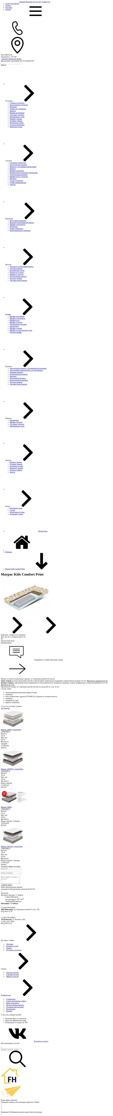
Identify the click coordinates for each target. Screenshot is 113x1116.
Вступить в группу (41, 1041)
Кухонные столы (16, 508)
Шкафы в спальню (17, 171)
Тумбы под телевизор (18, 109)
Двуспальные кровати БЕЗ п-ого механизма (26, 370)
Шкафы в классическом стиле (21, 330)
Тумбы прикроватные (18, 183)
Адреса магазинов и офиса (16, 1001)
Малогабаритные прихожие (20, 230)
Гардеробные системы (18, 324)
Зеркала (13, 185)
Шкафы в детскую (17, 274)
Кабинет (8, 418)
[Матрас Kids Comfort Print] (26, 616)
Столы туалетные (16, 181)
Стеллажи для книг (17, 115)
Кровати (8, 366)
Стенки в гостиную (17, 103)
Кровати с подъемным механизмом (23, 167)
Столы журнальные (17, 125)
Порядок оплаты (12, 973)
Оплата (8, 6)
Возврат (9, 1011)
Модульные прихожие (18, 221)
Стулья (12, 510)
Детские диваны (16, 278)
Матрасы (13, 179)
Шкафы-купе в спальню (19, 177)
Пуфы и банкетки (16, 228)
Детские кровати (16, 268)
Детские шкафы (16, 332)
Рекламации (10, 1009)
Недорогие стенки (17, 123)
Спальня (8, 161)
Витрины (13, 107)
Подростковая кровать (18, 276)
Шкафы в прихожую (17, 225)
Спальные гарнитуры (18, 163)
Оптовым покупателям (15, 1007)
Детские (8, 264)
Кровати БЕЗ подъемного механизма (24, 173)
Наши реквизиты (12, 1003)
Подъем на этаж (12, 946)
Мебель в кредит (12, 977)
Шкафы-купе (15, 320)
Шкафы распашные (17, 113)
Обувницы (14, 227)
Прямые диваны (16, 119)
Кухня (7, 506)
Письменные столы (17, 117)
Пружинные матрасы (18, 378)
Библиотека (14, 326)
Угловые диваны (16, 121)
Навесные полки (16, 127)
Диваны (8, 460)
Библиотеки (14, 420)
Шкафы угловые (16, 328)
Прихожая (9, 219)
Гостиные (9, 101)
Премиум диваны (16, 468)
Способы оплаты (12, 975)
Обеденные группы (17, 512)
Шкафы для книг (16, 322)
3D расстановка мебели (15, 1005)
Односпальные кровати (18, 175)
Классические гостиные (19, 105)
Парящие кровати (16, 372)
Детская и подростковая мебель (21, 266)
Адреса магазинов (12, 4)
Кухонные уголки (16, 466)
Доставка (8, 8)
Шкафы (8, 314)
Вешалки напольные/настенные (22, 223)
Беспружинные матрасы (19, 380)
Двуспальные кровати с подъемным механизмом (28, 368)
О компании (10, 999)
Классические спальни (18, 165)
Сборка (8, 9)
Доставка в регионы (13, 950)
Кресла (12, 472)
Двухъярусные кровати (18, 280)
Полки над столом (17, 272)
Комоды (13, 111)
